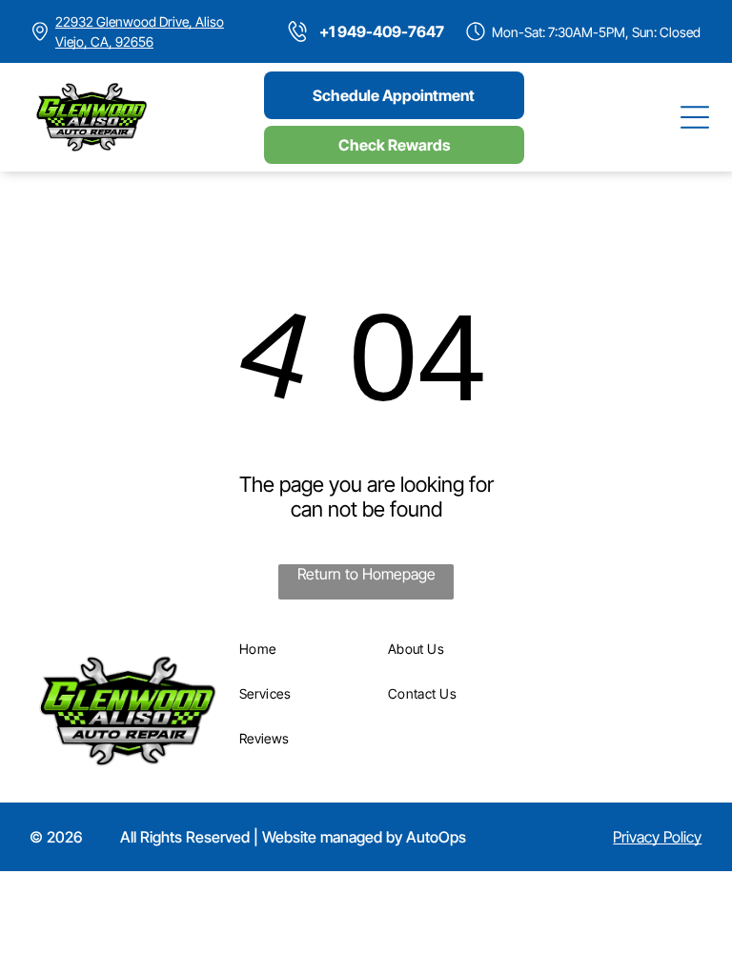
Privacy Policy (657, 836)
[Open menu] (695, 117)
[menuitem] (307, 648)
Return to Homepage (366, 573)
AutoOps (436, 836)
